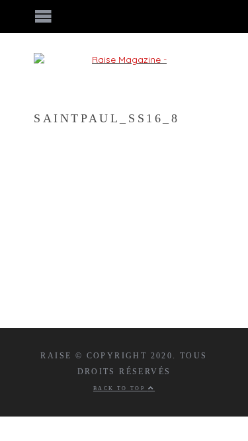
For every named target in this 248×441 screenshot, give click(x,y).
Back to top (120, 388)
